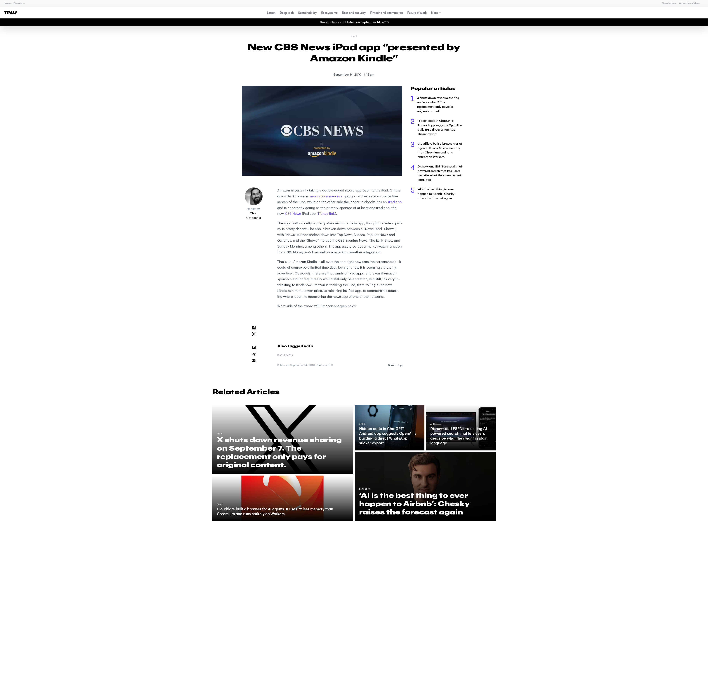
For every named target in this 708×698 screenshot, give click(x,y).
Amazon (288, 355)
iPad (279, 355)
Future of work (417, 13)
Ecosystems (329, 13)
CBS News (293, 213)
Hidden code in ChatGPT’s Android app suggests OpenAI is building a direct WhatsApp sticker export (440, 127)
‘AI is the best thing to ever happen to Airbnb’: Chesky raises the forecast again (436, 193)
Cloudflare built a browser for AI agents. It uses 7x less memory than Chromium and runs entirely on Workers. (440, 150)
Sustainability (307, 13)
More (434, 13)
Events (18, 3)
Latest (271, 13)
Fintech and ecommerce (386, 13)
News (7, 3)
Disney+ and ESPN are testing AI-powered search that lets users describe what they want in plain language (440, 173)
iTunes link (326, 213)
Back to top (395, 365)
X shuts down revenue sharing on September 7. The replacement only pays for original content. (438, 104)
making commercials (326, 196)
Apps (354, 37)
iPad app (395, 202)
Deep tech (287, 13)
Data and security (354, 13)
